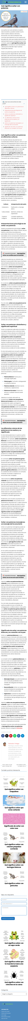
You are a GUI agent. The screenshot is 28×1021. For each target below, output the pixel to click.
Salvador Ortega (13, 743)
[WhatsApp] (14, 736)
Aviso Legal (3, 1015)
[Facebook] (3, 736)
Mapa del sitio (4, 1018)
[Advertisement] (14, 83)
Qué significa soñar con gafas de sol (21, 765)
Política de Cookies (5, 1011)
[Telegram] (22, 736)
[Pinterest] (10, 736)
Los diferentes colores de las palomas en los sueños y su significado (12, 119)
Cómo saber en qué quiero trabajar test (7, 765)
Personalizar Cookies (5, 1016)
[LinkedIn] (18, 736)
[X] (7, 736)
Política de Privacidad (6, 1013)
